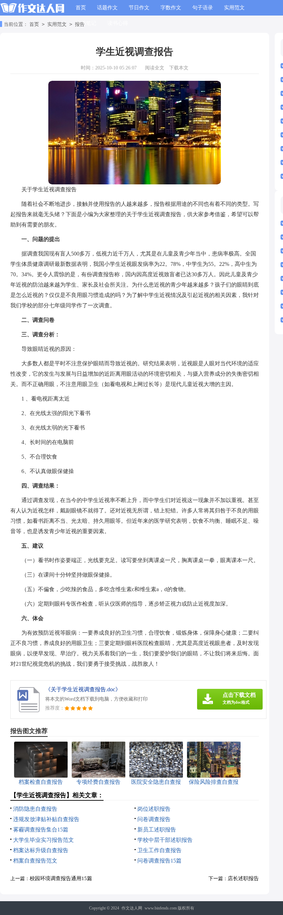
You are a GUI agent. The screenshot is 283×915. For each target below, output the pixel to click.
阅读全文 (154, 67)
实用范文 (234, 7)
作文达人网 (131, 908)
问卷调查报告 (153, 819)
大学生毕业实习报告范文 (43, 840)
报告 (80, 24)
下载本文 (178, 67)
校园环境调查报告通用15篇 (61, 878)
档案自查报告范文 (35, 861)
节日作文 (139, 7)
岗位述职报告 (153, 809)
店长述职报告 (243, 878)
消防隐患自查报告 (35, 809)
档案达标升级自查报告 (40, 850)
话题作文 (107, 7)
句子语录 (202, 7)
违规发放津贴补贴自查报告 (46, 819)
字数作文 (170, 7)
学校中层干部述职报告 (165, 840)
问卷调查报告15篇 (159, 861)
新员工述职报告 (156, 829)
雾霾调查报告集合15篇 (40, 829)
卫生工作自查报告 (159, 850)
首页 (81, 7)
